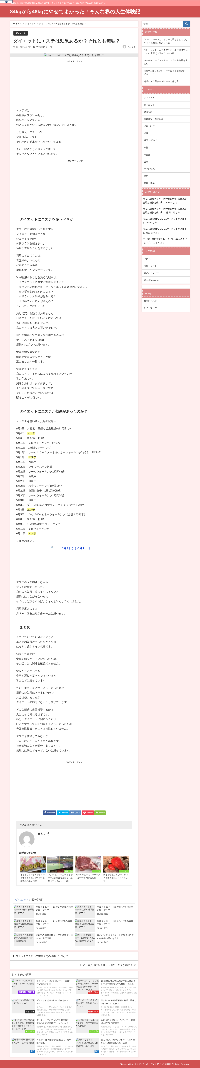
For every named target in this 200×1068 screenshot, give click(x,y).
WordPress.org (151, 280)
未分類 (147, 155)
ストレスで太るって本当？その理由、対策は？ (42, 956)
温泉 (146, 162)
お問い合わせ (150, 301)
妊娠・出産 (149, 126)
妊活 (146, 133)
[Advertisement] (74, 84)
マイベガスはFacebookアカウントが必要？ (165, 219)
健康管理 (148, 112)
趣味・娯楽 (149, 183)
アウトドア (149, 97)
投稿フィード (150, 266)
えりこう (131, 47)
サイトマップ (150, 308)
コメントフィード (152, 273)
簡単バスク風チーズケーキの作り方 (161, 81)
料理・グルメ (150, 140)
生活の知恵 (149, 169)
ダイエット (20, 33)
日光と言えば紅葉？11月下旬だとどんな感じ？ (106, 965)
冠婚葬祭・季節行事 (153, 119)
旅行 (146, 147)
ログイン (148, 259)
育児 (146, 176)
